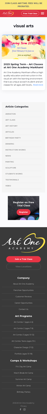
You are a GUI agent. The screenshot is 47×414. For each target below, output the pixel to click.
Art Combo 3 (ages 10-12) (23, 335)
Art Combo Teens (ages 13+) (23, 341)
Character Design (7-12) (23, 347)
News (8, 156)
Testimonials (12, 180)
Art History (11, 126)
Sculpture (10, 168)
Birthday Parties (23, 392)
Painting (9, 162)
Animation (10, 114)
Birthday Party (13, 138)
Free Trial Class (30, 13)
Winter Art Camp (23, 386)
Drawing (9, 144)
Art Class (10, 120)
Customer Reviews (24, 297)
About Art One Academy (23, 284)
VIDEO (8, 186)
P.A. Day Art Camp (23, 367)
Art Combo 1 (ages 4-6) (23, 322)
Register (23, 212)
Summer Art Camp (24, 379)
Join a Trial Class (23, 259)
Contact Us (23, 309)
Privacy (23, 406)
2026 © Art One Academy (23, 403)
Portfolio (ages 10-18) (23, 354)
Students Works (13, 174)
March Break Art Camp (23, 373)
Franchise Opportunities (23, 290)
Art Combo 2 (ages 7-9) (23, 328)
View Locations (23, 266)
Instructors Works (15, 150)
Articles (9, 132)
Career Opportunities (23, 303)
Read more (38, 85)
